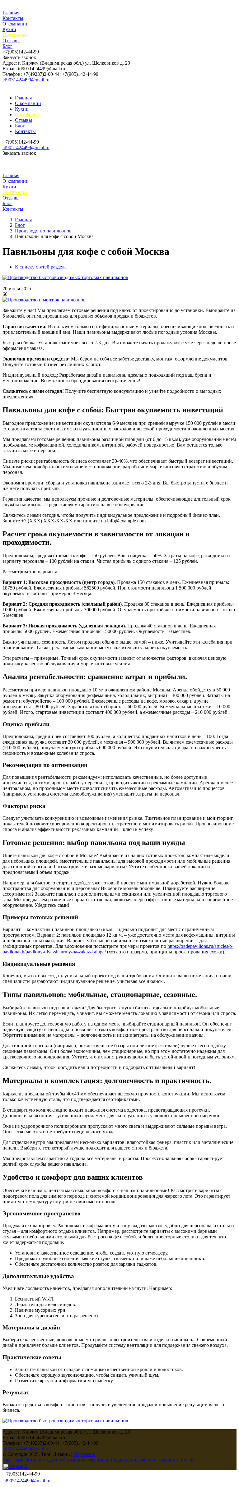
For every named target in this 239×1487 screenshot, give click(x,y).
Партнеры (84, 1454)
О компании (15, 23)
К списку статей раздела (41, 266)
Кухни (9, 29)
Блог (7, 46)
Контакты (12, 18)
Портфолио (14, 35)
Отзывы (11, 40)
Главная (10, 12)
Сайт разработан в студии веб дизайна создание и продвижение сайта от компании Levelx (98, 1459)
